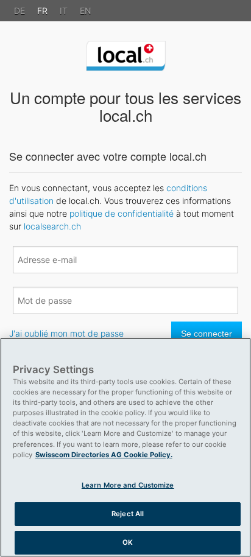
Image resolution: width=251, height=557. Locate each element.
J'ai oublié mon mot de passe (66, 333)
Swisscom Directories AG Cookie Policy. (103, 454)
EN (85, 10)
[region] (125, 447)
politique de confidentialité (121, 213)
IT (64, 10)
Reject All (127, 514)
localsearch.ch (52, 226)
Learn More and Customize (128, 485)
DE (19, 10)
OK (127, 542)
